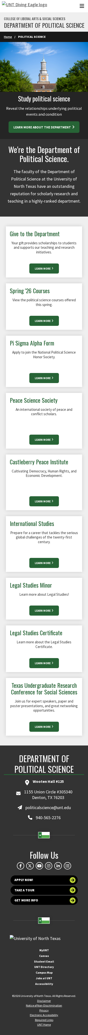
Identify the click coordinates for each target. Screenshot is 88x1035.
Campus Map (44, 972)
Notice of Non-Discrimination (44, 1005)
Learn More (43, 268)
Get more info (26, 900)
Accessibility (44, 984)
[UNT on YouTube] (39, 865)
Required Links (44, 1020)
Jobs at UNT (44, 978)
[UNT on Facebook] (20, 865)
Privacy (44, 1010)
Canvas (44, 956)
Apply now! (23, 880)
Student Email (44, 961)
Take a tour (24, 890)
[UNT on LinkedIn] (58, 865)
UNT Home (44, 1024)
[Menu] (82, 6)
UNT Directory (44, 967)
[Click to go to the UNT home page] (24, 6)
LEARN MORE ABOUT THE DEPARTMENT (42, 127)
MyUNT (44, 950)
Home (8, 37)
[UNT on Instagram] (48, 865)
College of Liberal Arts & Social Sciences (34, 18)
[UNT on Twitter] (29, 865)
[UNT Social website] (67, 865)
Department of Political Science (44, 25)
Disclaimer (44, 1001)
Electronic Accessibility (44, 1015)
